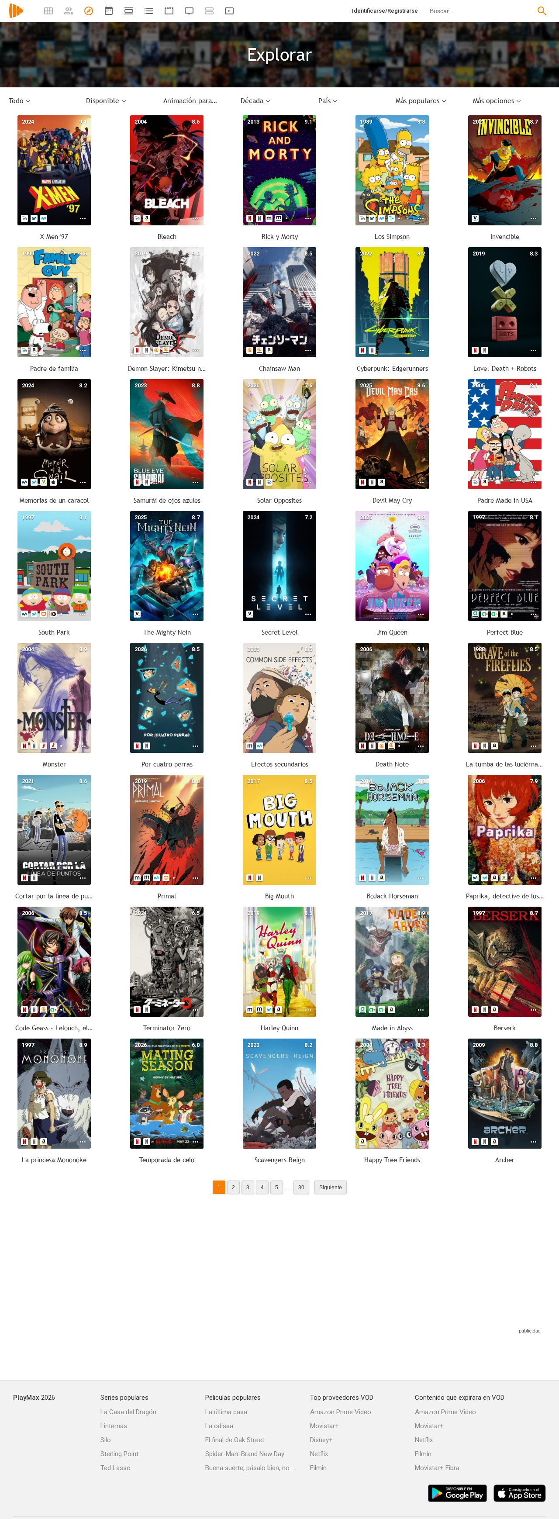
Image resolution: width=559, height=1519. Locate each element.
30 (301, 1187)
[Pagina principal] (16, 16)
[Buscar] (542, 10)
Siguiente (330, 1187)
